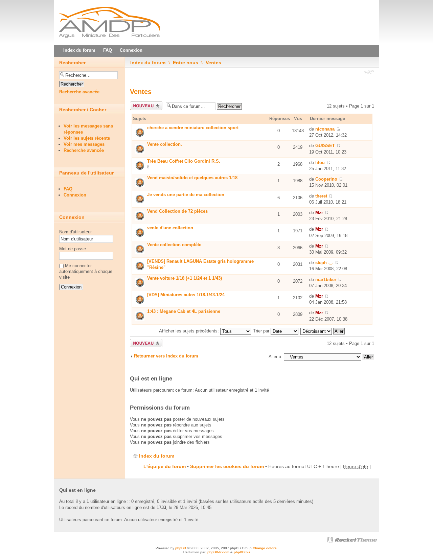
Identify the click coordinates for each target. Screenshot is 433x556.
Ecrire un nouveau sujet (144, 106)
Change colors (265, 548)
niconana (325, 129)
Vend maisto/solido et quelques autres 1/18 (192, 177)
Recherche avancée (79, 91)
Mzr (319, 212)
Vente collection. (164, 144)
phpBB (180, 548)
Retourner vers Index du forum (166, 355)
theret (321, 196)
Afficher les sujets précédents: (189, 330)
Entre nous (185, 62)
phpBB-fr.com (218, 552)
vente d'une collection (170, 227)
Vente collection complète (174, 244)
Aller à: (275, 356)
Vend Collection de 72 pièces (177, 211)
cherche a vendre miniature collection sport (192, 127)
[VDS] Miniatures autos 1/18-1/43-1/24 (186, 294)
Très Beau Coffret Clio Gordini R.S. (183, 161)
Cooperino (326, 179)
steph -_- (324, 262)
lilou (320, 162)
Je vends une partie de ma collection (185, 194)
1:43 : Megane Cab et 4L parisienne (183, 311)
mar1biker (325, 279)
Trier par (262, 330)
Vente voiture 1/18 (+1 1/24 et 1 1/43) (184, 278)
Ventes (213, 62)
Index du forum (147, 62)
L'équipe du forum (164, 466)
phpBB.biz (242, 552)
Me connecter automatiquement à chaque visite (85, 271)
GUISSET (325, 145)
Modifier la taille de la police (369, 72)
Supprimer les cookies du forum (227, 466)
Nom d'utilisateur (75, 231)
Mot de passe (72, 248)
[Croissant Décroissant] (322, 330)
